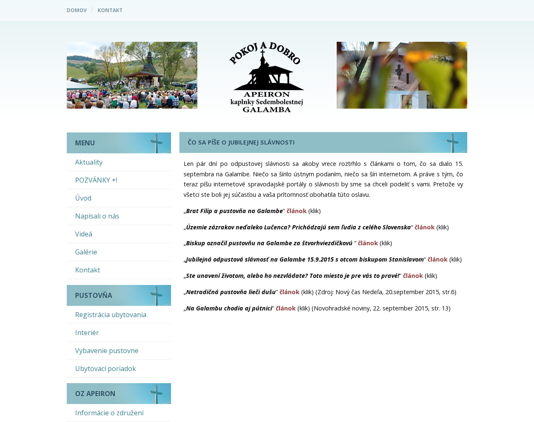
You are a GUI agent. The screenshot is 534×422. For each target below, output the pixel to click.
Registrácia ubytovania (110, 314)
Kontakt (110, 10)
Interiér (87, 332)
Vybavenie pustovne (107, 350)
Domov (77, 10)
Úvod (83, 198)
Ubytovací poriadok (105, 368)
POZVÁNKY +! (96, 180)
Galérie (86, 252)
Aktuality (89, 162)
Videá (83, 234)
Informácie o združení (109, 412)
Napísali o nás (97, 216)
